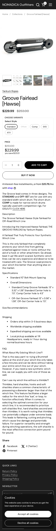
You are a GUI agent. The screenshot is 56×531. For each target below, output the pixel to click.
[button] (38, 5)
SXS (45, 126)
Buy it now (28, 175)
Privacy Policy (10, 474)
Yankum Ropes (10, 91)
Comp (35, 126)
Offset (24, 126)
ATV (9, 132)
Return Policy (9, 471)
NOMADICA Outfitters (18, 4)
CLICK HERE (18, 208)
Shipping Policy (10, 478)
